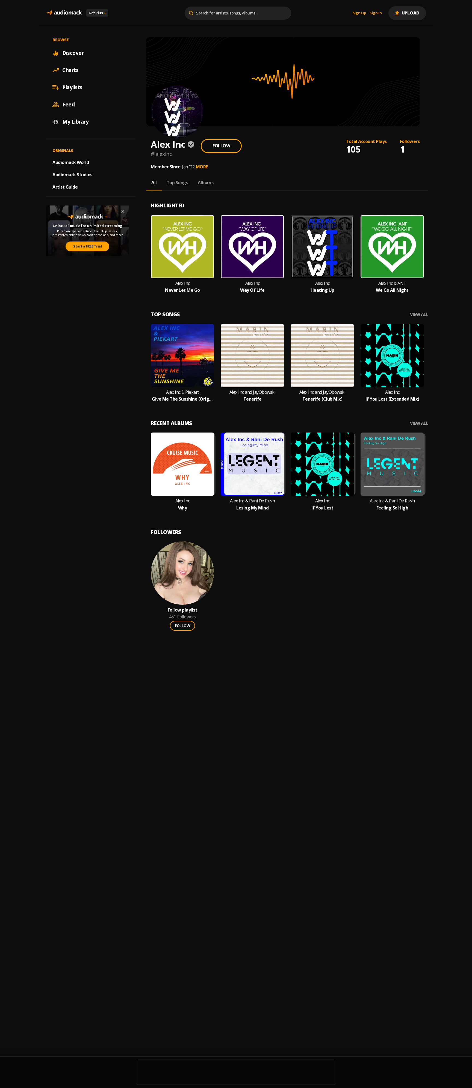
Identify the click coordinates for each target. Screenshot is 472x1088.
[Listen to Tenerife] (252, 355)
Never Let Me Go (182, 290)
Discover (73, 52)
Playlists (72, 87)
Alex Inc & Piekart (182, 392)
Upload (411, 13)
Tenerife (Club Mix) (322, 399)
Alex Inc (182, 283)
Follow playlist (182, 610)
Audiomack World (70, 162)
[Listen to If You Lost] (322, 464)
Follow (221, 146)
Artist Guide (65, 187)
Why (182, 508)
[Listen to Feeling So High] (392, 464)
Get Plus (97, 12)
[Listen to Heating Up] (322, 246)
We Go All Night (392, 290)
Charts (70, 70)
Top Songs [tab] (177, 183)
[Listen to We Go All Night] (392, 246)
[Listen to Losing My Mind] (252, 464)
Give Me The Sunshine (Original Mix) (182, 399)
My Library (75, 121)
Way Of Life (252, 290)
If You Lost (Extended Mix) (392, 399)
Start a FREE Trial (87, 246)
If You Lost (322, 508)
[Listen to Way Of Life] (252, 246)
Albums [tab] (205, 183)
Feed (68, 104)
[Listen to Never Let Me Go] (182, 246)
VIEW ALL (419, 314)
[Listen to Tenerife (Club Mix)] (322, 355)
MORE (202, 167)
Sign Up (359, 13)
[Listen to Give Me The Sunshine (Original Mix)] (182, 355)
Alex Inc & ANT (392, 283)
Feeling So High (392, 508)
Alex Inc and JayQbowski (252, 392)
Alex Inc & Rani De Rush (252, 501)
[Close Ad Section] (123, 211)
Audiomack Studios (72, 175)
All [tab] (154, 183)
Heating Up (322, 290)
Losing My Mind (252, 508)
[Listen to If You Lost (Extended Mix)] (392, 355)
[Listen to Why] (182, 464)
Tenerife (252, 399)
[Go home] (64, 13)
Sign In (376, 13)
